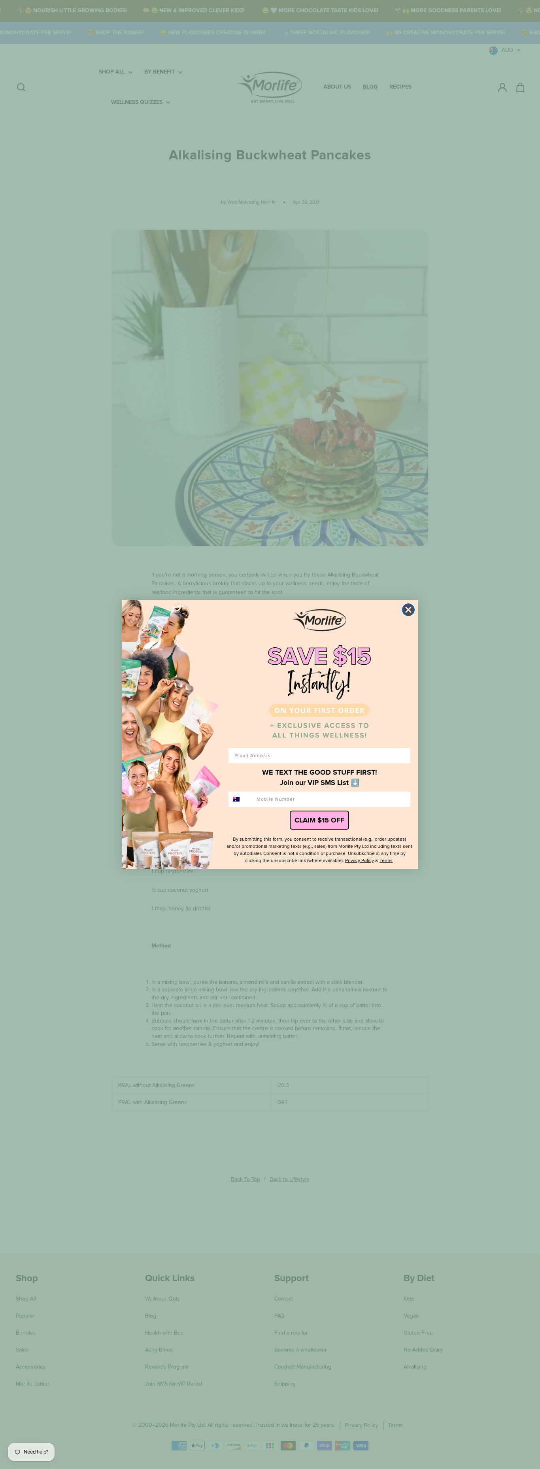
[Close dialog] (408, 610)
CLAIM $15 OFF (319, 820)
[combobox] (241, 799)
